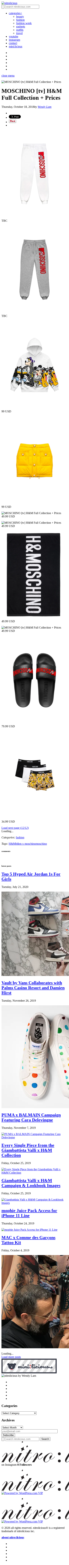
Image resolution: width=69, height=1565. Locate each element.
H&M (12, 843)
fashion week (24, 23)
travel (19, 33)
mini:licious (15, 46)
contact (13, 43)
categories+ (15, 13)
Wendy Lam (45, 106)
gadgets (20, 26)
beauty (20, 16)
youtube (13, 36)
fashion (20, 19)
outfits (19, 29)
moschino (41, 843)
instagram (14, 39)
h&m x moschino (26, 843)
